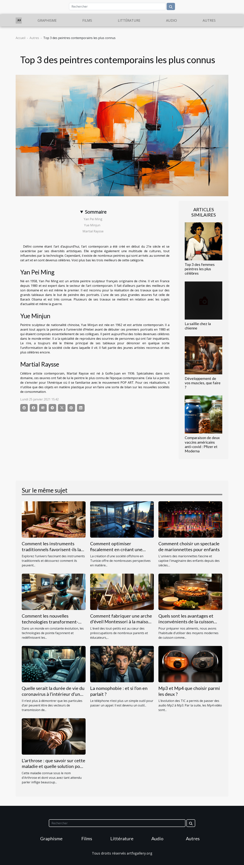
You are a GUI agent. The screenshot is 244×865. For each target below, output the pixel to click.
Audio (171, 20)
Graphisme (47, 20)
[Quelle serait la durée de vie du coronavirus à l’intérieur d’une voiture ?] (54, 664)
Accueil (20, 38)
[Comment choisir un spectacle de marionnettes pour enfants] (190, 519)
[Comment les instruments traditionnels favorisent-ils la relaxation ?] (54, 519)
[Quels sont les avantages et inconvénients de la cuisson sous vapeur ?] (190, 591)
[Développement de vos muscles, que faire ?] (203, 355)
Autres (209, 20)
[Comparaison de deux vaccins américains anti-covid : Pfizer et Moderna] (203, 414)
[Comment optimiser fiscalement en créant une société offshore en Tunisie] (122, 519)
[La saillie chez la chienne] (203, 300)
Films (87, 20)
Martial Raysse (93, 231)
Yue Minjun (93, 225)
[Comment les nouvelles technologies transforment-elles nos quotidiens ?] (54, 591)
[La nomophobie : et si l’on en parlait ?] (122, 664)
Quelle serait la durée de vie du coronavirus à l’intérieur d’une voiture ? (53, 693)
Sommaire (96, 212)
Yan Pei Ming (93, 219)
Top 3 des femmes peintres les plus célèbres (200, 268)
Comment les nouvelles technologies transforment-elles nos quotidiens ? (50, 621)
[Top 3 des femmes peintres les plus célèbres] (203, 241)
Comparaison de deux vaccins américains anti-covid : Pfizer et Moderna (202, 444)
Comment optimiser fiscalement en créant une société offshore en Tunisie (117, 549)
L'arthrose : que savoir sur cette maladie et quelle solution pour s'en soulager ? (53, 766)
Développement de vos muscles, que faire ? (203, 382)
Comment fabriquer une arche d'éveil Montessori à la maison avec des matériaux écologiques (121, 624)
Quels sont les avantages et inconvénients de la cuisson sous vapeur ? (186, 621)
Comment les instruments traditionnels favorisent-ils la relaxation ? (51, 549)
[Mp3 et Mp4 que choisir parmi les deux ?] (190, 664)
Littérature (129, 20)
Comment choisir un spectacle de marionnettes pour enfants (189, 546)
